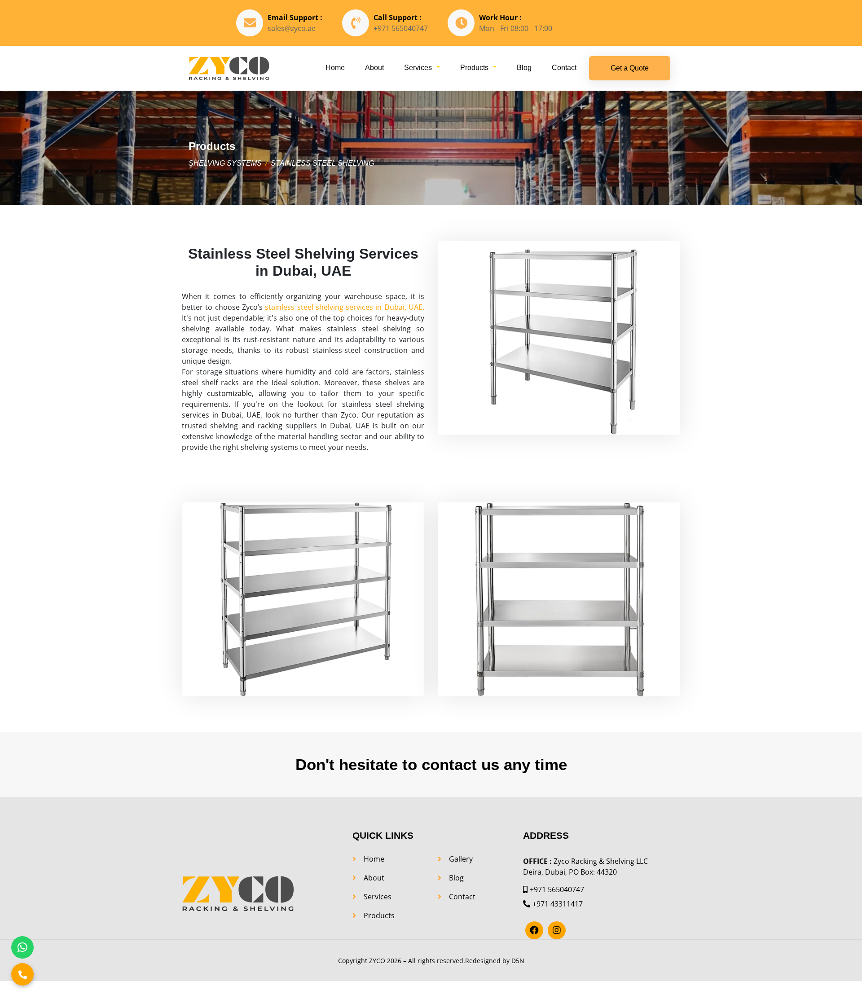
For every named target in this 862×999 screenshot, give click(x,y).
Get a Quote (630, 68)
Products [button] (474, 67)
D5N (517, 960)
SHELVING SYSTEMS (225, 163)
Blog (524, 67)
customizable (229, 393)
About (374, 67)
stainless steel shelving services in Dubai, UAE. (344, 307)
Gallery (461, 859)
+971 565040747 (401, 28)
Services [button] (418, 67)
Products (379, 915)
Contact (564, 67)
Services (377, 897)
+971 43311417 (557, 904)
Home (335, 67)
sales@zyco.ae (292, 28)
